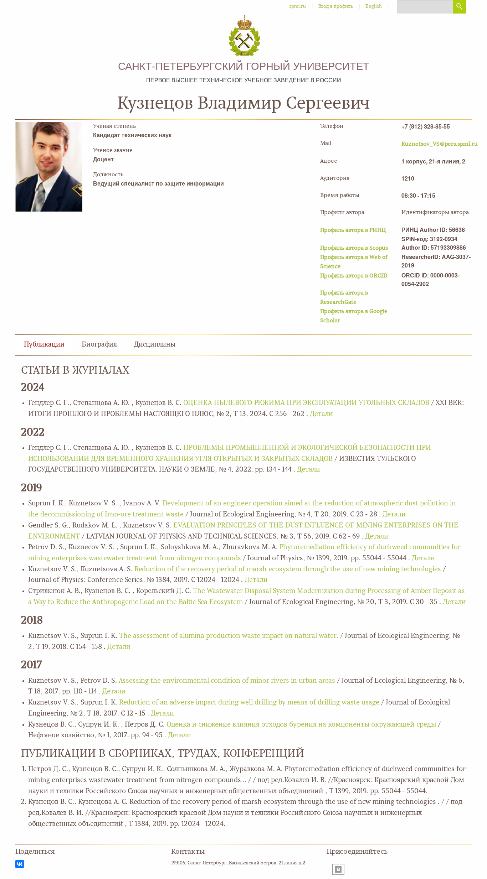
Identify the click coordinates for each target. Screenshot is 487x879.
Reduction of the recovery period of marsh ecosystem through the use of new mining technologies (287, 569)
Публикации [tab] (44, 345)
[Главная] (243, 36)
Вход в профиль (335, 6)
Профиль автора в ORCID (354, 276)
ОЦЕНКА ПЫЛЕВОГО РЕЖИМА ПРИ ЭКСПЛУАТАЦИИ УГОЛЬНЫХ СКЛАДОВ (306, 403)
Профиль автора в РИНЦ (353, 230)
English (373, 6)
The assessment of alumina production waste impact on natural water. (228, 636)
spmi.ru (297, 6)
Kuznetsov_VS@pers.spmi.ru (439, 144)
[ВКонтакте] (19, 864)
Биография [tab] (99, 345)
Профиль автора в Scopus (354, 248)
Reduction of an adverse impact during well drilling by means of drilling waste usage (250, 702)
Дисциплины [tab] (154, 345)
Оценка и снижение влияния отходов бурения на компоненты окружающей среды (301, 725)
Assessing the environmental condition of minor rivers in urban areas (227, 681)
